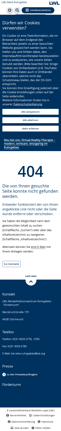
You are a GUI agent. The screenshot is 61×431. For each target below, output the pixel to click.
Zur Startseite (11, 264)
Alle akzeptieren (30, 111)
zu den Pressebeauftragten (22, 374)
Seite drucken (21, 427)
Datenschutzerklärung (27, 104)
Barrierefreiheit (18, 415)
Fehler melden (43, 427)
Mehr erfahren (30, 128)
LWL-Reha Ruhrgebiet (14, 2)
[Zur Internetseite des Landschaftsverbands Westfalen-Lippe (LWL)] (54, 3)
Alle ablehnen (30, 120)
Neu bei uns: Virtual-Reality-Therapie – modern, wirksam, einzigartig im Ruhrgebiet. (29, 143)
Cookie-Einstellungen (44, 415)
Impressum (47, 421)
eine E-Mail (38, 247)
